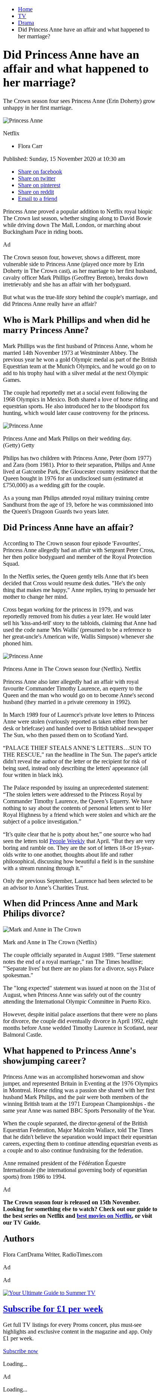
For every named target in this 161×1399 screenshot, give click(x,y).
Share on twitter (36, 178)
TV (22, 16)
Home (25, 9)
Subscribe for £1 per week (53, 1309)
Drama (26, 23)
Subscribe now (20, 1351)
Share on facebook (40, 171)
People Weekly (67, 841)
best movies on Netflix (104, 1216)
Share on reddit (36, 192)
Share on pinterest (39, 185)
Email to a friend (37, 198)
